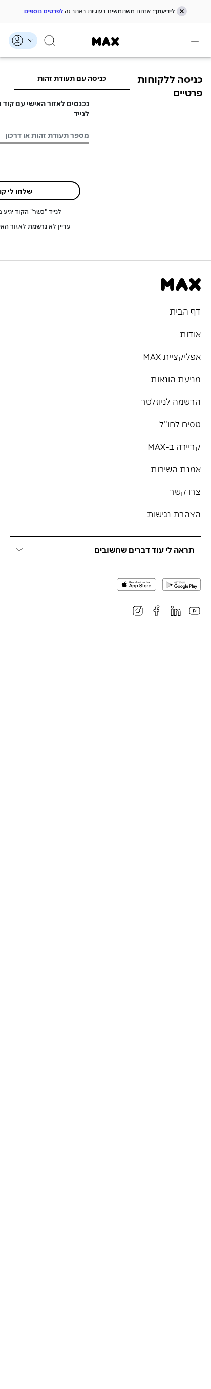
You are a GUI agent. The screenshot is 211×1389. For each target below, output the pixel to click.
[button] (182, 11)
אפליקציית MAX (172, 355)
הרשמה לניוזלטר (171, 401)
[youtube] (194, 611)
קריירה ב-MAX (174, 446)
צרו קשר (185, 491)
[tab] (72, 78)
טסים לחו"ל (180, 423)
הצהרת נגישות (174, 513)
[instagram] (138, 611)
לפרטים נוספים (43, 11)
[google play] (181, 584)
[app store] (136, 584)
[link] (106, 41)
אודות (190, 333)
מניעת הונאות (176, 378)
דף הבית (185, 310)
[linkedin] (176, 611)
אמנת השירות (176, 468)
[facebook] (157, 611)
